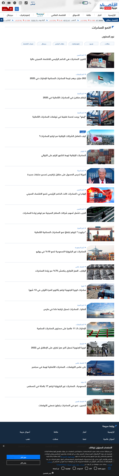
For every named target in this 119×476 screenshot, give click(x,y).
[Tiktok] (26, 3)
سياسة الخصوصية (62, 464)
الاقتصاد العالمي (58, 15)
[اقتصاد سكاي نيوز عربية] (105, 6)
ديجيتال (10, 15)
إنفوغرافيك (25, 15)
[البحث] (17, 9)
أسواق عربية (25, 431)
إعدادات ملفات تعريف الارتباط (76, 464)
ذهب (28, 438)
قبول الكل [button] (23, 457)
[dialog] (59, 460)
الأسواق (76, 15)
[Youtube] (9, 2)
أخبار (84, 431)
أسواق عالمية (108, 438)
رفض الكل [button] (23, 462)
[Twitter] (15, 3)
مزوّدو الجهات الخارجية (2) (68, 456)
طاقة (56, 431)
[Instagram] (20, 3)
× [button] (4, 446)
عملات (55, 438)
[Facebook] (3, 3)
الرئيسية (112, 15)
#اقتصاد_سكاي (112, 19)
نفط (84, 438)
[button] (32, 3)
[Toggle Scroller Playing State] (1, 20)
